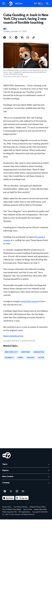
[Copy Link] (33, 37)
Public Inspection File (9, 512)
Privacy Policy (6, 507)
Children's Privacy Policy (38, 507)
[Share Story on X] (10, 37)
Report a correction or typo (13, 336)
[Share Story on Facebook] (4, 37)
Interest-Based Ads (40, 509)
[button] (3, 3)
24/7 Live (18, 3)
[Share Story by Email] (28, 37)
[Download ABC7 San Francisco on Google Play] (22, 498)
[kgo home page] (6, 455)
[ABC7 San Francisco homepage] (9, 4)
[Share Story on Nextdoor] (22, 37)
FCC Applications (24, 512)
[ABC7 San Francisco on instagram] (16, 491)
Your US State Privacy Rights (11, 509)
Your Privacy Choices (21, 507)
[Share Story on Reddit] (16, 37)
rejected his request (29, 301)
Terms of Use (27, 509)
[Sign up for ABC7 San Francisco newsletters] (22, 491)
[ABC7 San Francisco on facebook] (4, 491)
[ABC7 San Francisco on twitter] (10, 491)
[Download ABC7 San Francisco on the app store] (8, 498)
